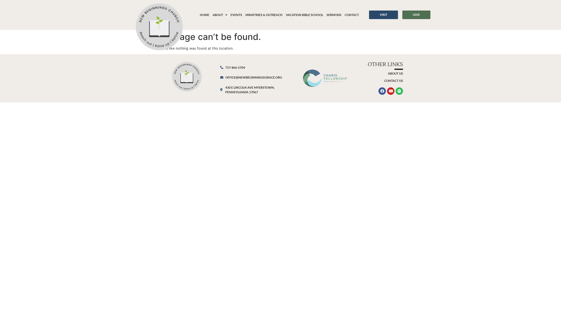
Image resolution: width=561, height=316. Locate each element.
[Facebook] (382, 91)
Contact (352, 15)
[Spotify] (399, 91)
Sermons (334, 15)
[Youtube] (390, 91)
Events (236, 15)
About (218, 15)
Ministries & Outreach (263, 15)
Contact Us (393, 81)
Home (204, 15)
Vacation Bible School (304, 15)
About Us (395, 73)
